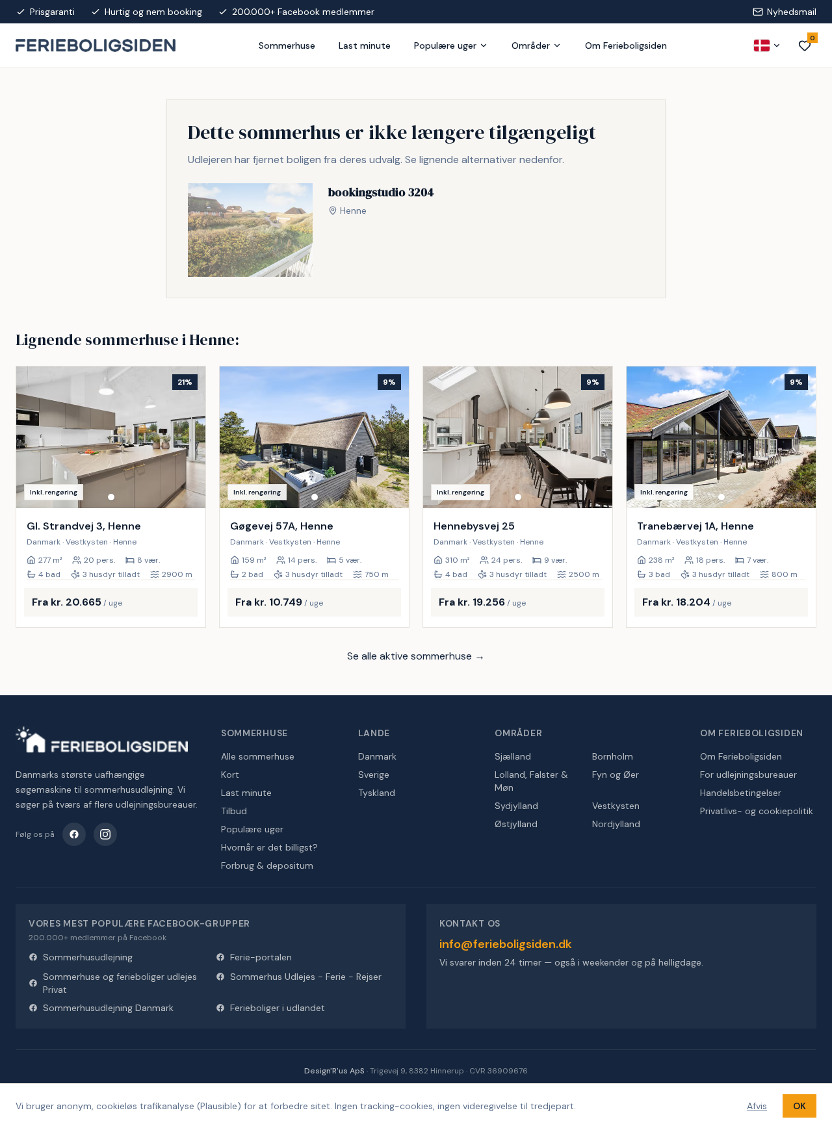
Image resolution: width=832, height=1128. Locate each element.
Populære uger (445, 45)
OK (799, 1106)
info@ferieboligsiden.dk (505, 944)
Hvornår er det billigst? (269, 847)
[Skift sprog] (767, 45)
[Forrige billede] (31, 437)
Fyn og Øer (615, 774)
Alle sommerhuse (257, 756)
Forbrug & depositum (267, 865)
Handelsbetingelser (740, 793)
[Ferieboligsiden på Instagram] (105, 834)
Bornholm (612, 756)
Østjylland (516, 824)
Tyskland (376, 793)
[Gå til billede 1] (111, 497)
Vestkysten (616, 806)
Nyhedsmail (791, 12)
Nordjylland (616, 824)
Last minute (365, 45)
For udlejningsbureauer (748, 774)
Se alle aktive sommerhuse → (416, 656)
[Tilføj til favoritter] (187, 490)
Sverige (373, 774)
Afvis (757, 1106)
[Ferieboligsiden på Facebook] (74, 834)
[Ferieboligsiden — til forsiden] (102, 739)
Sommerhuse (287, 45)
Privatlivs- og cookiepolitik (756, 811)
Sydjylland (516, 806)
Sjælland (513, 756)
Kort (230, 774)
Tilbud (234, 811)
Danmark (377, 756)
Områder (531, 45)
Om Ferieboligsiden (626, 45)
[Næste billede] (189, 437)
